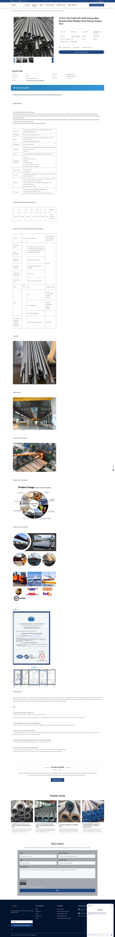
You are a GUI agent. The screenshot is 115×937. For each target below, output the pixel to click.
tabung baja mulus (60, 909)
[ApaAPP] (113, 469)
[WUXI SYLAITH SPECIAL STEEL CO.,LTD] (13, 5)
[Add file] (89, 934)
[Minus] (111, 905)
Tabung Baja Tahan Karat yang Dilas (64, 918)
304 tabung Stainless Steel (62, 916)
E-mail (21, 853)
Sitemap (36, 918)
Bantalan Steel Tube (21, 10)
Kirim (57, 890)
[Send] (112, 934)
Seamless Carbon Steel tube (62, 913)
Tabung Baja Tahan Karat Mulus (63, 911)
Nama (21, 860)
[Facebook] (96, 1)
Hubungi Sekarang (22, 831)
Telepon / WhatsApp (63, 853)
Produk (34, 5)
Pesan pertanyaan (24, 867)
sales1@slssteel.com (24, 1)
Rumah (27, 5)
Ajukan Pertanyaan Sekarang (97, 5)
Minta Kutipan (72, 5)
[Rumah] (11, 10)
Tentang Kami (50, 5)
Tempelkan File (23, 881)
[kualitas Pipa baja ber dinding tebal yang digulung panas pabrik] (69, 811)
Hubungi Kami (61, 5)
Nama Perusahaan (62, 860)
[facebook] (12, 929)
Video (41, 5)
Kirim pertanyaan (57, 780)
